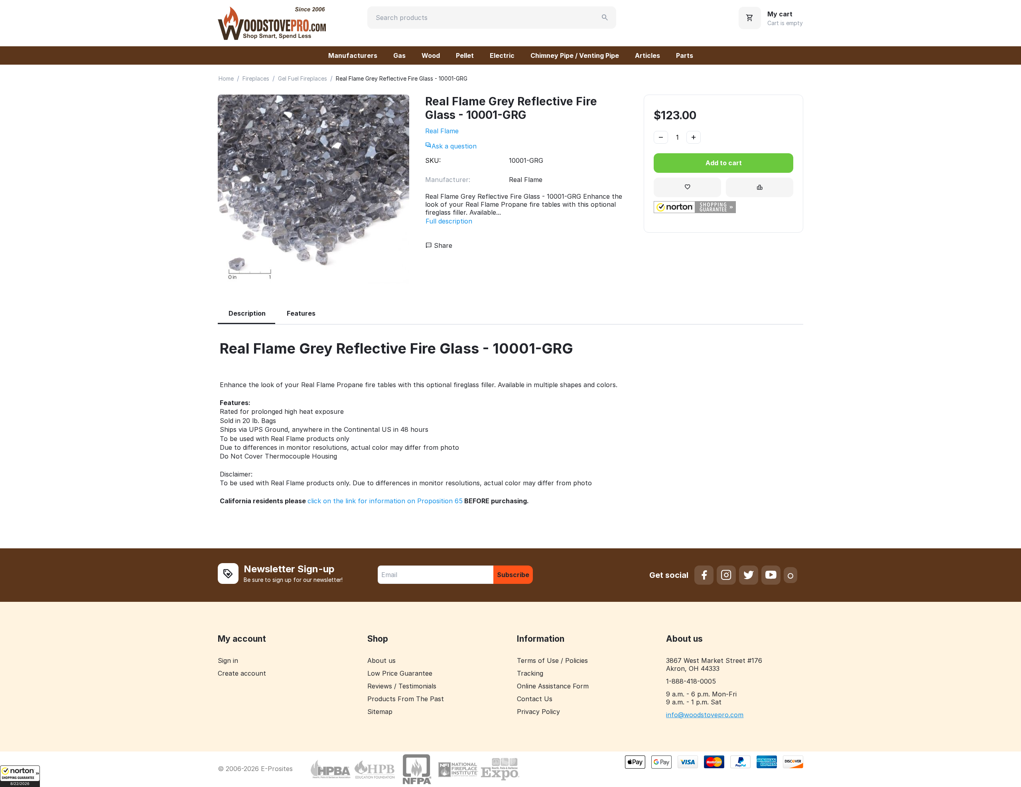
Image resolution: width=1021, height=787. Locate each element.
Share (442, 245)
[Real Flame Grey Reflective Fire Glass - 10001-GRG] (313, 190)
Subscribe (513, 575)
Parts (684, 55)
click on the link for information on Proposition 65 (385, 501)
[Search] (605, 17)
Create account (242, 673)
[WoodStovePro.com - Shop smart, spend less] (272, 22)
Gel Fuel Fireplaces (302, 78)
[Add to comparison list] (759, 187)
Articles (647, 55)
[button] (20, 776)
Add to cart (724, 163)
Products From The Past (405, 699)
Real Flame (442, 131)
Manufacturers (352, 55)
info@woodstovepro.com (704, 715)
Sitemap (379, 712)
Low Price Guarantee (399, 673)
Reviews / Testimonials (401, 686)
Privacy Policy (538, 712)
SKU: (433, 160)
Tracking (530, 673)
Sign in (228, 660)
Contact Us (534, 699)
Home (226, 78)
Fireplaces (255, 78)
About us (381, 660)
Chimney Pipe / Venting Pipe (574, 55)
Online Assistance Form (553, 686)
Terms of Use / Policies (552, 660)
